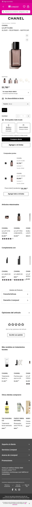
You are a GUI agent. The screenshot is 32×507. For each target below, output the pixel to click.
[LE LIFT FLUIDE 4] (22, 80)
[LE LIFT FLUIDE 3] (16, 80)
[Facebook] (12, 490)
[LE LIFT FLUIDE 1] (4, 80)
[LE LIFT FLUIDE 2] (10, 80)
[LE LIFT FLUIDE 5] (27, 80)
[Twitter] (16, 490)
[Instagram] (19, 490)
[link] (7, 224)
